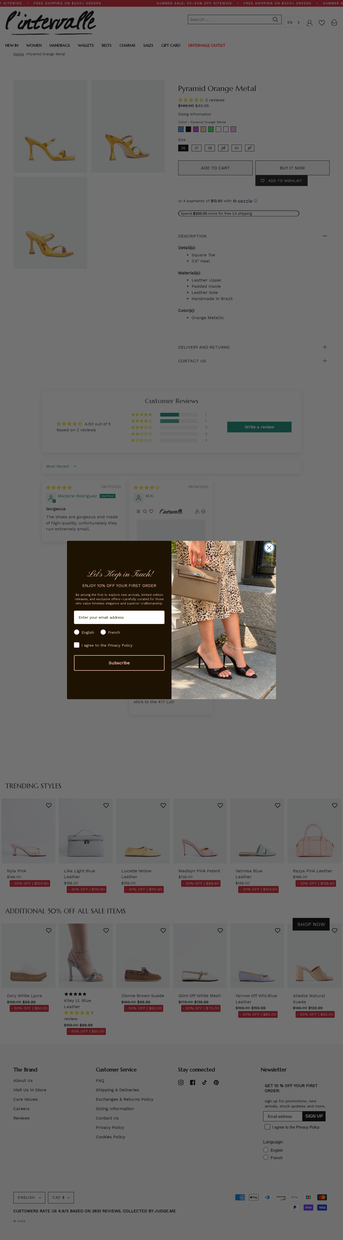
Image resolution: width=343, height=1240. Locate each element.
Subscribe (119, 662)
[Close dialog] (269, 547)
